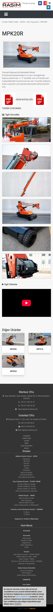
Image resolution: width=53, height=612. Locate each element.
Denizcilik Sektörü (26, 475)
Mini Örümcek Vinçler (26, 498)
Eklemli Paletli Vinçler (26, 503)
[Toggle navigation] (6, 14)
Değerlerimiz (26, 543)
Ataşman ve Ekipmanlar (26, 563)
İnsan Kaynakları (26, 446)
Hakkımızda (26, 438)
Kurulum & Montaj (26, 571)
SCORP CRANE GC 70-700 (26, 486)
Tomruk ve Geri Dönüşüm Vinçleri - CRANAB (27, 509)
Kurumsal (26, 535)
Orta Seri (26, 463)
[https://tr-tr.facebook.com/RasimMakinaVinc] (40, 3)
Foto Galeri (26, 584)
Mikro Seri (26, 459)
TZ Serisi (27, 514)
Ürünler (5, 22)
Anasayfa (26, 436)
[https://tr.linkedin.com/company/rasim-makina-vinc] (48, 7)
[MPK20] (26, 129)
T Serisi (26, 468)
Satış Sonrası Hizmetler (26, 568)
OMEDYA (32, 609)
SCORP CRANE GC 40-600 (26, 484)
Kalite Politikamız (27, 545)
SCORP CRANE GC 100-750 (26, 489)
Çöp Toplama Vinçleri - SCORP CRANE (26, 481)
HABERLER (26, 580)
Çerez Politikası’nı (22, 597)
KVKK (26, 547)
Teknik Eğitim (26, 573)
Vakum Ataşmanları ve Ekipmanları (26, 505)
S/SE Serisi (26, 470)
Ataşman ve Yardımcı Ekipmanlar (26, 519)
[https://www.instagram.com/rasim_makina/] (45, 3)
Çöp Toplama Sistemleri (26, 477)
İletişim (26, 448)
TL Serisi (26, 512)
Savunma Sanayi (26, 472)
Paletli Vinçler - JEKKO (16, 22)
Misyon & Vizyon (26, 540)
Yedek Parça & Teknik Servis (26, 575)
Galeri (26, 443)
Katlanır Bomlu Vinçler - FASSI (26, 456)
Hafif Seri (26, 461)
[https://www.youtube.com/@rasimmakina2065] (49, 3)
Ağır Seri (26, 466)
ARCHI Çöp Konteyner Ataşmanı (26, 491)
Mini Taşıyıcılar (33, 22)
